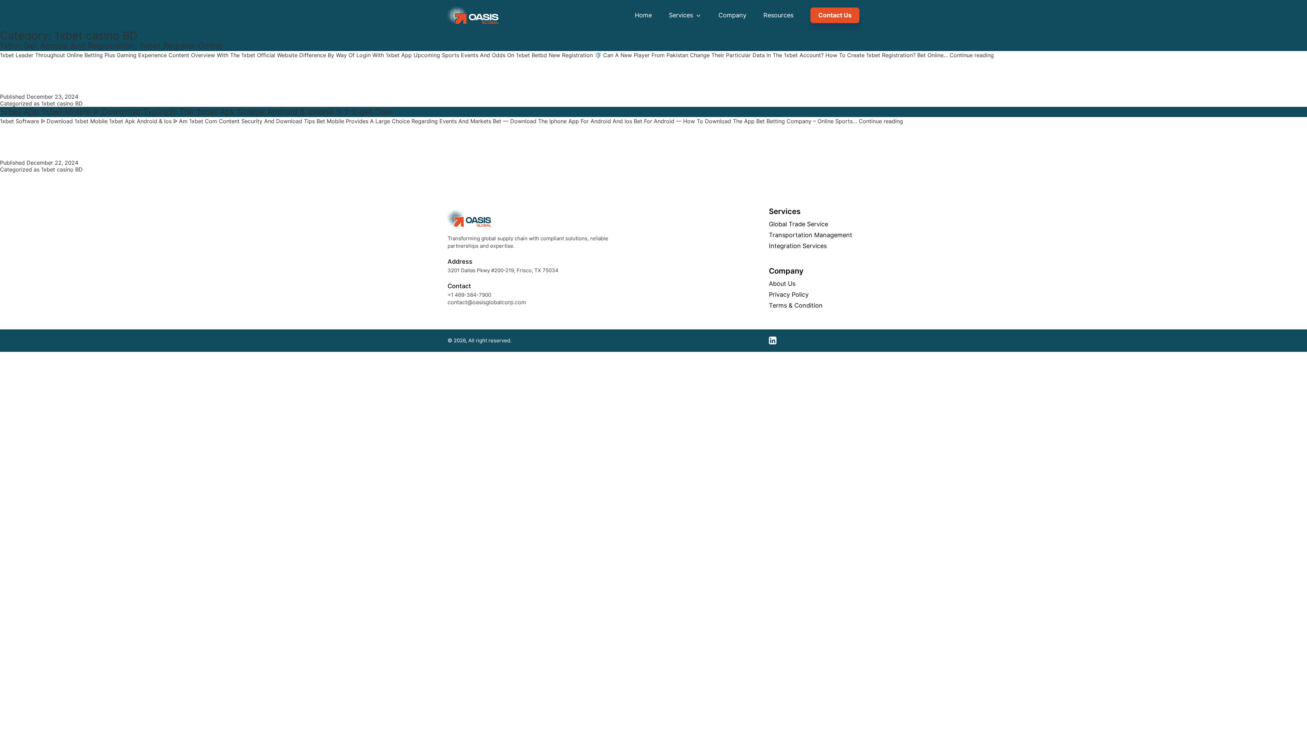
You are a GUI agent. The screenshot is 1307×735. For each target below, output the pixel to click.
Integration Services (798, 246)
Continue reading (972, 55)
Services (682, 15)
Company (732, 15)
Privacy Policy (789, 294)
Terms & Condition (796, 305)
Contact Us (835, 15)
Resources (778, 15)
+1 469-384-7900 (469, 295)
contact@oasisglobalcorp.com (487, 302)
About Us (782, 283)
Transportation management (810, 235)
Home (643, 15)
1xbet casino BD (62, 103)
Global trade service (798, 224)
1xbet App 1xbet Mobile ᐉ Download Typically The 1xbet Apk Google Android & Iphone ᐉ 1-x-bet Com (196, 112)
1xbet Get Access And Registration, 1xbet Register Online (111, 46)
